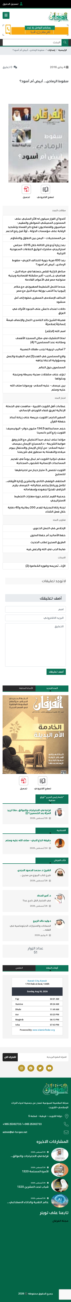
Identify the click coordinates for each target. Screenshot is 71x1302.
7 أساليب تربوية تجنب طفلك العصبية (42, 349)
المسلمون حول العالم (51, 367)
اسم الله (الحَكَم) (55, 331)
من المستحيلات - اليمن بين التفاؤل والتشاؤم (37, 238)
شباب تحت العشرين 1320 (33, 1187)
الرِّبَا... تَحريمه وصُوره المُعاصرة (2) (45, 566)
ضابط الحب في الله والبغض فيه (45, 549)
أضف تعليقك (56, 671)
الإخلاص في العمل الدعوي (49, 528)
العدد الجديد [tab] (52, 688)
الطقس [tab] (19, 968)
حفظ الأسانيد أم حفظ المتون (47, 535)
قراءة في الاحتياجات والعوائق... (30, 1156)
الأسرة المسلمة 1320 (35, 1171)
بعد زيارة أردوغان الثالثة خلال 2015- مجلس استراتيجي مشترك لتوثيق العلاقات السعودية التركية (37, 249)
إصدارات (51, 50)
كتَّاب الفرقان (60, 860)
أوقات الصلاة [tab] (52, 968)
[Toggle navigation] (6, 15)
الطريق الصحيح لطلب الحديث (48, 542)
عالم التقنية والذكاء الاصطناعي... (28, 1202)
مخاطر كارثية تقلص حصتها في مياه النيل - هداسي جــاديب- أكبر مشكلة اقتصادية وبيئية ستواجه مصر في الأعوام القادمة (36, 275)
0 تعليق (7, 67)
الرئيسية (62, 50)
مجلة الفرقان (60, 1221)
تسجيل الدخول (10, 4)
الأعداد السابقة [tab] (26, 688)
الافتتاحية (61, 830)
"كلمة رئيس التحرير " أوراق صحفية (52, 799)
